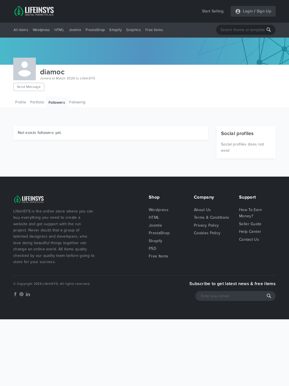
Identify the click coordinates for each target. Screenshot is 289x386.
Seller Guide (250, 224)
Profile (20, 102)
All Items (21, 30)
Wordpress (41, 30)
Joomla (75, 30)
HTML (59, 30)
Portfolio (37, 102)
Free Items (154, 30)
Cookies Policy (207, 233)
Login (248, 11)
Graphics (133, 30)
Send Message (29, 87)
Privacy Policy (206, 225)
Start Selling (213, 11)
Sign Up (264, 11)
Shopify (115, 30)
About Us (202, 209)
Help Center (250, 231)
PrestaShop (95, 30)
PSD (152, 248)
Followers (57, 102)
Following (77, 102)
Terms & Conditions (211, 217)
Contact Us (249, 239)
